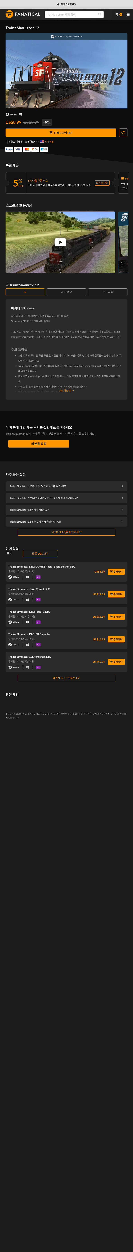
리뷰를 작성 (38, 444)
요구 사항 (107, 291)
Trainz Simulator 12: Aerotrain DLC (29, 656)
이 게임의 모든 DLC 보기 (66, 678)
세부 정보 (66, 291)
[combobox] (78, 14)
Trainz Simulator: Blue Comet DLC (29, 589)
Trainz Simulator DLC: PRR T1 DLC (29, 611)
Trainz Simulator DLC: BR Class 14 (29, 634)
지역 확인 (49, 141)
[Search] (100, 14)
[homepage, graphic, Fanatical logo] (23, 14)
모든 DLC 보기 (40, 553)
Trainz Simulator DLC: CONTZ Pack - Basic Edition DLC (41, 566)
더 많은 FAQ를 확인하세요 (66, 532)
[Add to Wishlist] (123, 132)
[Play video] (60, 242)
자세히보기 (64, 390)
